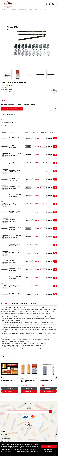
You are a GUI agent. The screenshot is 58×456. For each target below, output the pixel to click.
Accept (49, 446)
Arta (6, 9)
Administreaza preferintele (48, 450)
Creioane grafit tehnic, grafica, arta (25, 9)
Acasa (2, 9)
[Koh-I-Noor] (8, 4)
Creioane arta (13, 9)
